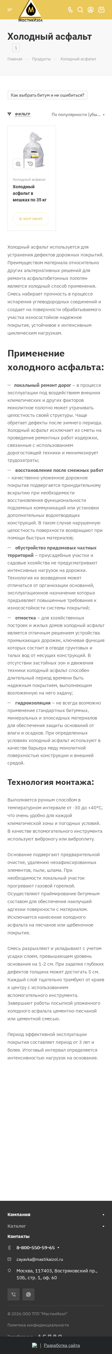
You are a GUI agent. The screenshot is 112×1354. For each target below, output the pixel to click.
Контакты (18, 1236)
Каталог (16, 1226)
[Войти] (90, 10)
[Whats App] (28, 1294)
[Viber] (13, 1294)
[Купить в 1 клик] (30, 164)
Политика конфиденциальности (38, 1325)
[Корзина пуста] (101, 10)
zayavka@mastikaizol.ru (39, 1259)
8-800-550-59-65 (35, 1247)
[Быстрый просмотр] (18, 164)
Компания (18, 1214)
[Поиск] (80, 10)
